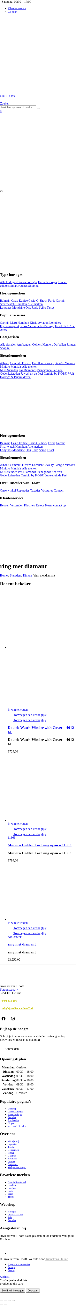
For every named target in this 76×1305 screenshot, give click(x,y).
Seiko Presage (45, 326)
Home (4, 575)
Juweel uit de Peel (32, 373)
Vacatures (47, 490)
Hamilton (21, 304)
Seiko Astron (28, 326)
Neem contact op (55, 505)
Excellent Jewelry (43, 363)
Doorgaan (32, 1290)
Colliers (37, 344)
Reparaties (23, 490)
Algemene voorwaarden (19, 1264)
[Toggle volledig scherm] (5, 1300)
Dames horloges (27, 282)
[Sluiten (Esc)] (13, 1300)
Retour (40, 505)
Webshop (12, 1108)
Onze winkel (8, 490)
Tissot (50, 307)
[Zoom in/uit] (1, 1300)
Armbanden (24, 344)
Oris (28, 307)
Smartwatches (18, 285)
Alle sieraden (8, 344)
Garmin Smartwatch (17, 1182)
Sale (10, 1217)
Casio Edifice (19, 300)
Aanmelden (11, 1048)
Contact (12, 11)
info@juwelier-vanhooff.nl (17, 1008)
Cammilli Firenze (20, 363)
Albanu (4, 363)
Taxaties (35, 490)
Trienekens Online (56, 1259)
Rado (35, 307)
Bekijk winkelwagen (13, 1290)
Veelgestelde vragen (17, 1167)
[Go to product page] (42, 649)
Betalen (4, 505)
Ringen (71, 344)
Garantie (12, 1155)
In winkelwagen (18, 709)
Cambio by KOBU (55, 373)
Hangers (47, 344)
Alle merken (35, 304)
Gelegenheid (13, 1150)
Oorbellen (60, 344)
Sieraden (15, 575)
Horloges (12, 1211)
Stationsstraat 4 (9, 989)
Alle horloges (8, 282)
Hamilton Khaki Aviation (33, 322)
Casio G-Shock (37, 300)
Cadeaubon (13, 1164)
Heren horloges (47, 282)
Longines (5, 307)
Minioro (5, 366)
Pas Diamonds (27, 370)
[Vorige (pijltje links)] (1, 1304)
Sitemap (11, 1270)
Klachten (29, 505)
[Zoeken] (38, 108)
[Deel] (9, 1300)
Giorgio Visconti (65, 363)
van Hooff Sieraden (17, 1126)
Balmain (5, 300)
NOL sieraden (8, 472)
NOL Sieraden (9, 370)
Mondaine (18, 307)
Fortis (51, 300)
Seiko (42, 307)
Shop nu (33, 285)
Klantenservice (17, 8)
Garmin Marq (8, 322)
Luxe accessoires (15, 1214)
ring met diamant (22, 944)
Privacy (11, 1267)
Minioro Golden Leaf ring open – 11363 (40, 845)
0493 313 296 (9, 1000)
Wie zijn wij (13, 1141)
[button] (4, 103)
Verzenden (16, 505)
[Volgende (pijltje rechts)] (5, 1304)
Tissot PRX (62, 326)
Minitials (16, 366)
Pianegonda (44, 370)
